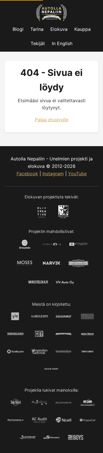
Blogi (18, 29)
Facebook (27, 173)
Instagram (53, 173)
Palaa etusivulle (51, 119)
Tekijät (38, 43)
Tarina (36, 29)
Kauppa (82, 29)
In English (62, 43)
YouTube (77, 173)
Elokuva (59, 29)
